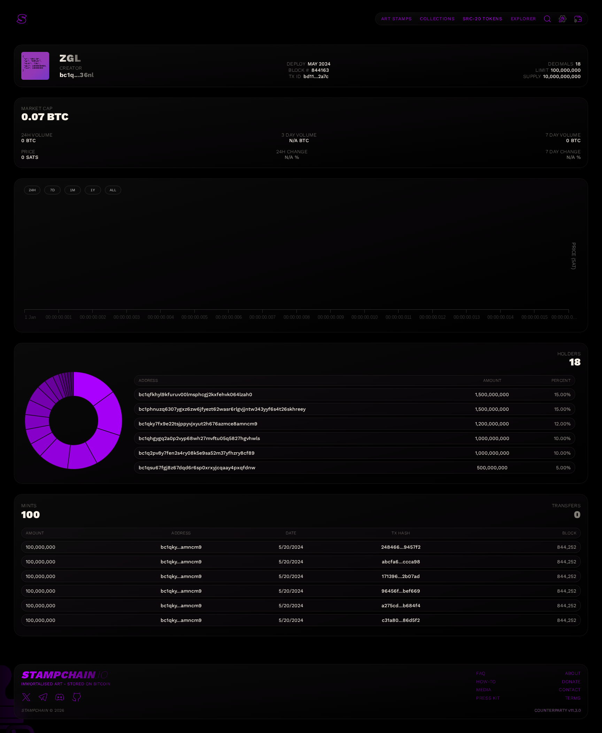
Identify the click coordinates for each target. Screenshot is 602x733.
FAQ (481, 673)
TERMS (573, 698)
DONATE (571, 681)
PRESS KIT (488, 698)
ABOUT (573, 673)
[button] (21, 18)
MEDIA (483, 689)
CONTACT (570, 689)
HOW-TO (486, 681)
